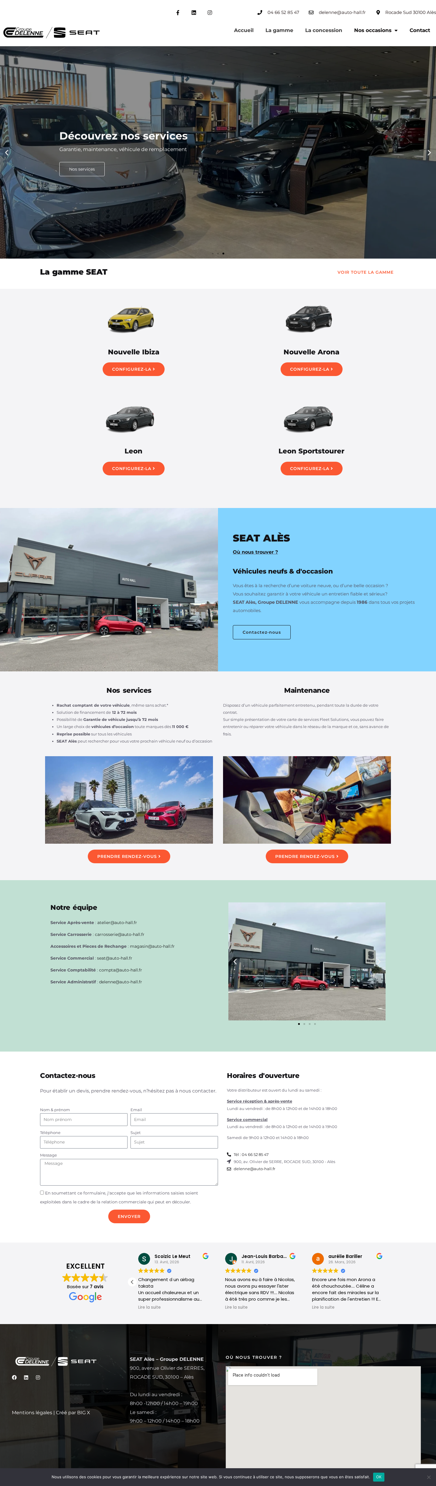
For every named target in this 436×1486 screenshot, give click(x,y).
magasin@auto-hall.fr (152, 946)
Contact (420, 30)
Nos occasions (373, 30)
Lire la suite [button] (149, 1307)
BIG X (83, 1412)
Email (136, 1109)
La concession (323, 30)
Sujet (136, 1132)
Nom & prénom (55, 1109)
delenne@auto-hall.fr (120, 982)
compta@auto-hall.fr (120, 970)
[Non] (429, 1477)
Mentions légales (32, 1412)
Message (48, 1155)
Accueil (244, 30)
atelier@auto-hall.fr (117, 922)
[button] (6, 152)
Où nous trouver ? (255, 552)
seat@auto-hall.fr (114, 958)
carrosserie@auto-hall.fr (119, 934)
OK (379, 1476)
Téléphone (50, 1132)
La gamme (279, 30)
